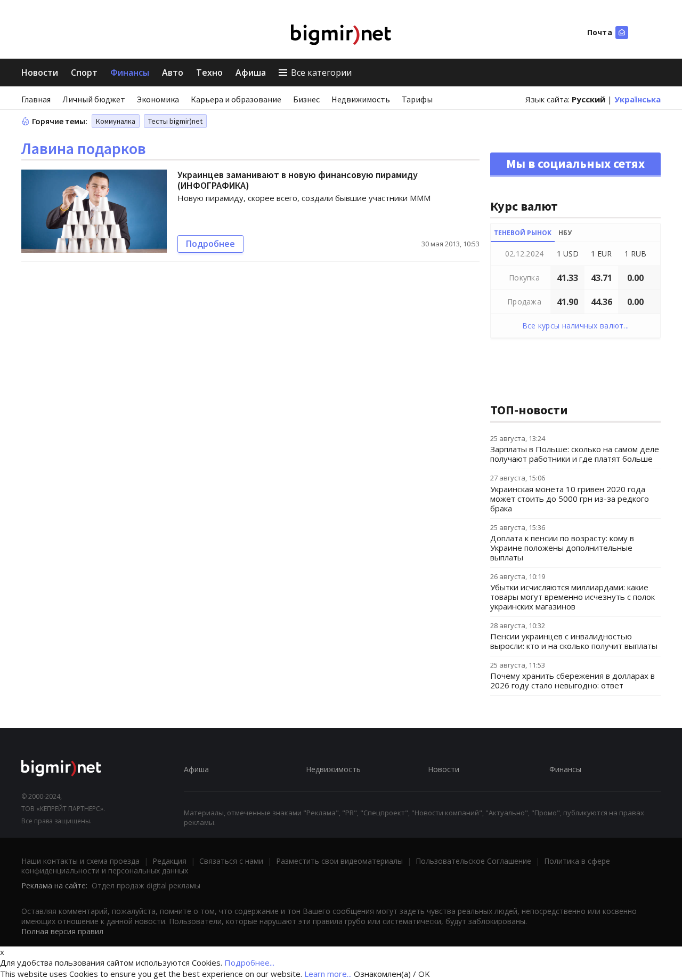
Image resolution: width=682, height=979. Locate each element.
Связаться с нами (231, 861)
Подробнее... (249, 962)
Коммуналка (115, 121)
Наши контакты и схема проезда (80, 861)
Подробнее (210, 244)
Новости (39, 72)
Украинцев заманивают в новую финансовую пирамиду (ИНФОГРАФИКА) (297, 179)
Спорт (84, 72)
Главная (36, 99)
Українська (637, 99)
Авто (172, 72)
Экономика (158, 99)
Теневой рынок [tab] (522, 232)
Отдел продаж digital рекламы (146, 885)
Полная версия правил (62, 931)
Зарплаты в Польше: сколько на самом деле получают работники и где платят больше (574, 454)
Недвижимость (360, 99)
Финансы (129, 72)
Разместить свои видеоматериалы (339, 861)
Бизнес (306, 99)
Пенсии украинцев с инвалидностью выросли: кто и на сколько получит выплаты (573, 641)
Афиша (251, 72)
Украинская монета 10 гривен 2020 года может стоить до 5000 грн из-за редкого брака (569, 498)
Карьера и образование (236, 99)
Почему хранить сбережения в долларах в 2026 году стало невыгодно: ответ (572, 680)
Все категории (321, 72)
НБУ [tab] (565, 232)
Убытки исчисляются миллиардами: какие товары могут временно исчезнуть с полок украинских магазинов (572, 597)
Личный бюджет (93, 99)
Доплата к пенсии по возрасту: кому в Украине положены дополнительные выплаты (562, 548)
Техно (209, 72)
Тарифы (417, 99)
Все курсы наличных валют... (575, 325)
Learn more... (328, 973)
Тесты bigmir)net (175, 121)
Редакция (169, 861)
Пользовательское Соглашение (473, 861)
